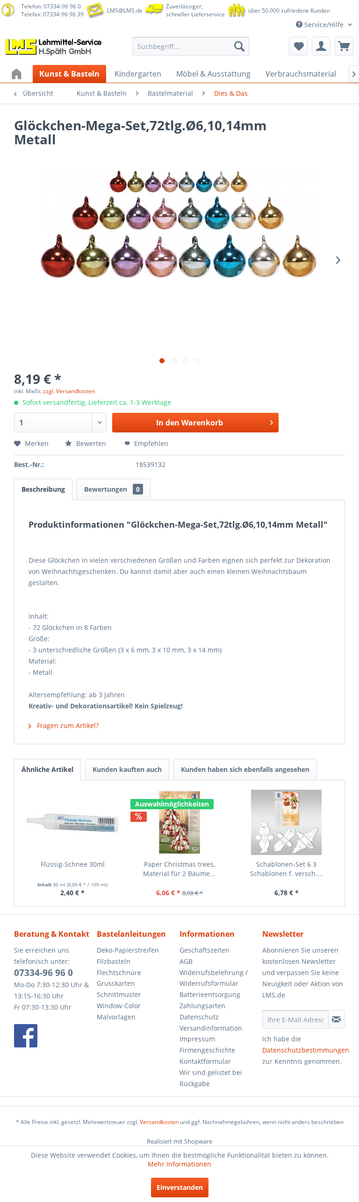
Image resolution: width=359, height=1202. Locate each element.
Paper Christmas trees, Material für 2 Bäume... (179, 869)
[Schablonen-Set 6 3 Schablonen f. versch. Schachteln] (286, 822)
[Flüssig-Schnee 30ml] (73, 822)
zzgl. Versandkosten (69, 391)
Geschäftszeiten (205, 950)
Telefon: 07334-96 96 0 (51, 6)
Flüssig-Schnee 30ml (73, 864)
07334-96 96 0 (43, 973)
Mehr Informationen (179, 1164)
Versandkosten (159, 1122)
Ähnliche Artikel (47, 769)
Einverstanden (180, 1187)
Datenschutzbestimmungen (305, 1050)
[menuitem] (191, 46)
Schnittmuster (119, 994)
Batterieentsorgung (210, 994)
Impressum (197, 1038)
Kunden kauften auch (127, 769)
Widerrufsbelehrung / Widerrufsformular (214, 978)
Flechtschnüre (119, 972)
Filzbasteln (113, 961)
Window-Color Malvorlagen (119, 1011)
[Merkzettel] (298, 46)
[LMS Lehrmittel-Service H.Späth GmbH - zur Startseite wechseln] (54, 48)
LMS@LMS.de (125, 10)
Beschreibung (43, 489)
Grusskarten (116, 983)
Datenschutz (199, 1016)
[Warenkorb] (344, 46)
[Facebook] (53, 1035)
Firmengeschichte (207, 1050)
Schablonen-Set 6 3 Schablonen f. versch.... (286, 869)
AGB (186, 961)
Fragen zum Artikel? (67, 725)
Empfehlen (150, 443)
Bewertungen (112, 489)
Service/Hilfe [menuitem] (323, 24)
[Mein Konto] (321, 46)
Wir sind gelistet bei (211, 1072)
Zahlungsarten (202, 1005)
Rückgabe (195, 1083)
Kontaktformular (205, 1061)
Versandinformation (211, 1028)
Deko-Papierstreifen (128, 950)
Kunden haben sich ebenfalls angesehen (245, 769)
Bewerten (91, 443)
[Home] (18, 74)
